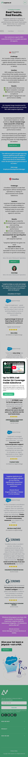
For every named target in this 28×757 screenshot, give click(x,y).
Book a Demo (9, 394)
